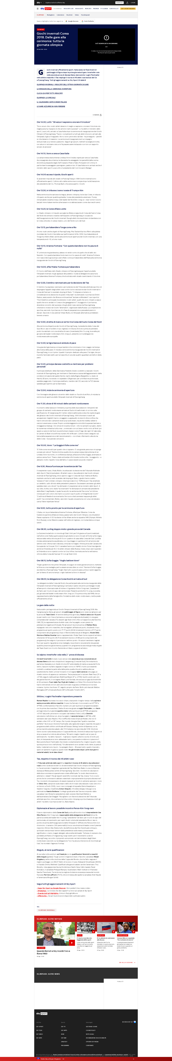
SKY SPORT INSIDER (128, 8)
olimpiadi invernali (46, 910)
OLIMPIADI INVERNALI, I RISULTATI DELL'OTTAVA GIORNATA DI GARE (63, 85)
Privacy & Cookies (75, 1054)
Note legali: (89, 1022)
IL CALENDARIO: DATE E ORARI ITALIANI (52, 102)
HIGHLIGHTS (79, 8)
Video (77, 15)
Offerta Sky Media (92, 1041)
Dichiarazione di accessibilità (96, 1038)
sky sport (39, 1026)
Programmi (65, 1045)
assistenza (120, 1054)
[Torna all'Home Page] (46, 8)
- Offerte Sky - (42, 896)
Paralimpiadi (85, 15)
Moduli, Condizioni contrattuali (61, 1054)
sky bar (63, 1038)
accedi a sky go (127, 1022)
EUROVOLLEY (114, 8)
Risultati (70, 15)
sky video (39, 1034)
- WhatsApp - (42, 891)
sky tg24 (39, 1030)
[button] (83, 1059)
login (133, 2)
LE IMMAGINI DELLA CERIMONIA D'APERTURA (54, 89)
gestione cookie (91, 1026)
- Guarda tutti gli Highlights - (48, 893)
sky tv (63, 1026)
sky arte (39, 1038)
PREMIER (96, 8)
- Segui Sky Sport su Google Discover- (51, 888)
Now (62, 1034)
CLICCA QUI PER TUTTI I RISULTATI (50, 93)
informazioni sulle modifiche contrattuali (91, 1054)
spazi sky (64, 1041)
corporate (89, 1045)
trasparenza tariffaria (110, 1054)
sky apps (64, 1030)
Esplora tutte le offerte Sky (55, 2)
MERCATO (88, 8)
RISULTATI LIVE (69, 8)
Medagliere (50, 15)
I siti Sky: (38, 1022)
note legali (90, 1034)
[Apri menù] (37, 8)
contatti (126, 1054)
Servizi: (63, 1022)
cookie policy (91, 1030)
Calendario (60, 15)
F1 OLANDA (104, 8)
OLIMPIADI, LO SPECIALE (46, 98)
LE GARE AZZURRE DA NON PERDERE (51, 106)
